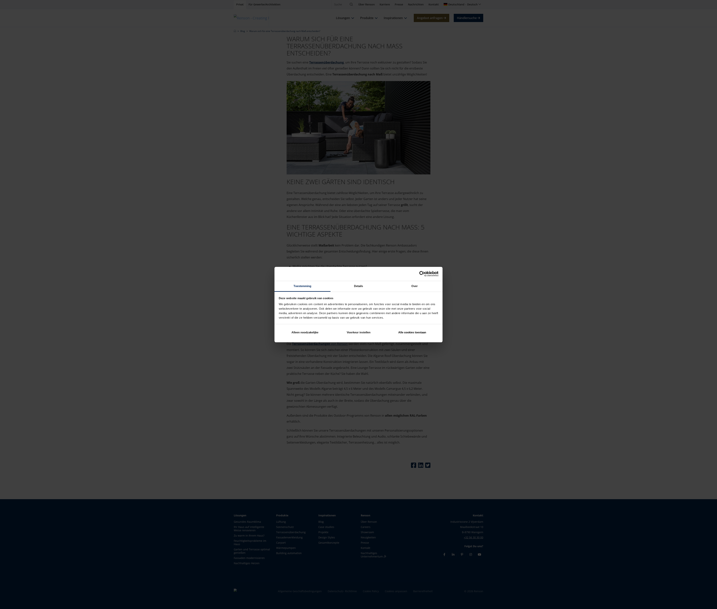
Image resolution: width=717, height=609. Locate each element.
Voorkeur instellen (358, 332)
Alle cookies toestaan (412, 332)
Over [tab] (414, 286)
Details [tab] (358, 286)
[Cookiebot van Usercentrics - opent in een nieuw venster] (422, 274)
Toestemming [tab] (302, 286)
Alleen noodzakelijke (304, 332)
